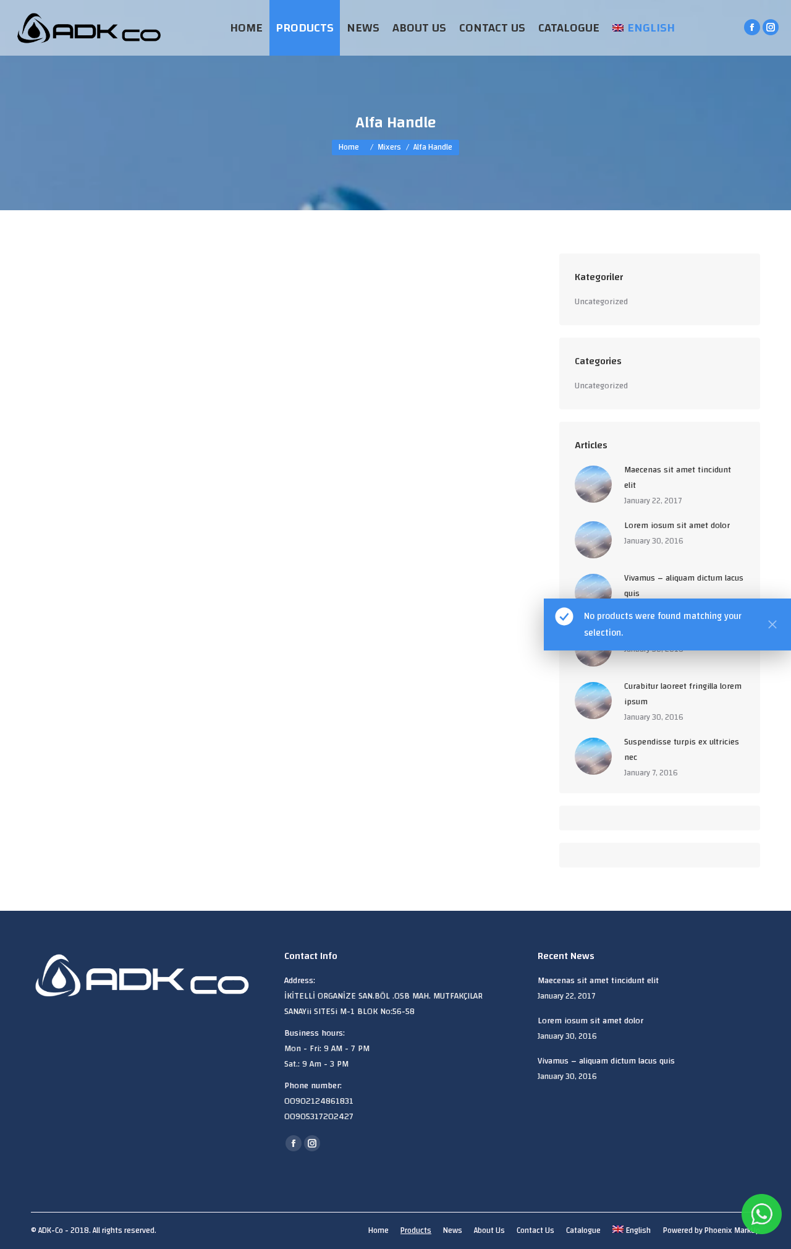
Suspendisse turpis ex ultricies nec (681, 750)
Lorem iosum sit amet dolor (677, 526)
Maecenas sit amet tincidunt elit (677, 478)
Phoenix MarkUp (732, 1230)
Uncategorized (601, 302)
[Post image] (593, 484)
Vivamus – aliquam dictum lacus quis (683, 586)
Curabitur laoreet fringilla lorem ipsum (683, 694)
